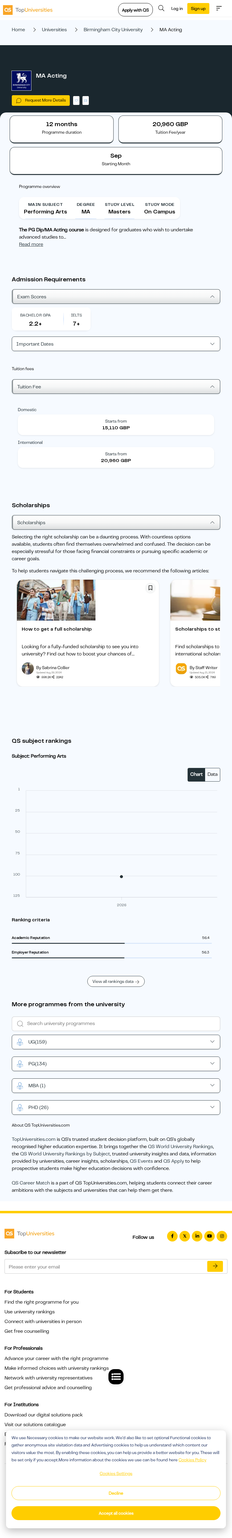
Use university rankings (30, 1312)
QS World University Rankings (180, 1147)
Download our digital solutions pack (44, 1415)
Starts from (116, 421)
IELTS (76, 315)
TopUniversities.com (34, 1139)
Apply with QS (135, 10)
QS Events (141, 1161)
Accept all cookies (116, 1513)
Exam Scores (31, 297)
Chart (196, 774)
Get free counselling (27, 1331)
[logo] (28, 8)
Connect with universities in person (43, 1322)
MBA (36, 1086)
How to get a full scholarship (57, 629)
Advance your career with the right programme (56, 1358)
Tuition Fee (29, 387)
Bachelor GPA (35, 315)
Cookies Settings (116, 1473)
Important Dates (34, 344)
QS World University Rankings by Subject (65, 1154)
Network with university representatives (48, 1378)
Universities (54, 30)
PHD (38, 1107)
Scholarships (31, 523)
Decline (116, 1493)
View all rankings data (113, 981)
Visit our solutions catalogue (35, 1425)
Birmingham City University (113, 30)
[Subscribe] (215, 1266)
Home (18, 30)
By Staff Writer (204, 667)
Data (213, 774)
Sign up (198, 8)
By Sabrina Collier (52, 667)
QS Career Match (31, 1183)
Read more (31, 244)
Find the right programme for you (42, 1302)
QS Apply (173, 1161)
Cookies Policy (192, 1460)
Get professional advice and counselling (48, 1388)
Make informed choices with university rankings (57, 1368)
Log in (177, 8)
